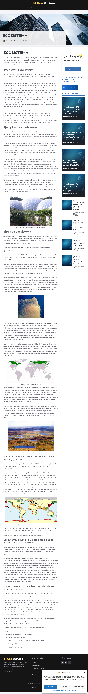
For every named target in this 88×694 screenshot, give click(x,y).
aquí (42, 627)
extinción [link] (6, 567)
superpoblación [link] (46, 118)
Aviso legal (74, 690)
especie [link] (39, 120)
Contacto (33, 687)
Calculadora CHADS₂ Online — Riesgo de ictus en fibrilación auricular (78, 205)
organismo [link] (42, 58)
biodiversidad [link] (9, 113)
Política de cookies (56, 690)
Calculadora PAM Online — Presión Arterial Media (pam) (72, 162)
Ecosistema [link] (15, 52)
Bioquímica (51, 8)
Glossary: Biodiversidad (15, 647)
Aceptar (50, 686)
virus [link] (4, 596)
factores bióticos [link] (12, 92)
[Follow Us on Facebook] (62, 662)
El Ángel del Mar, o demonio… (17, 637)
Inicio (23, 8)
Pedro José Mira (12, 40)
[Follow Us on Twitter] (66, 662)
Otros (59, 8)
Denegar (64, 686)
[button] (84, 672)
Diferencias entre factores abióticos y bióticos (21, 634)
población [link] (40, 143)
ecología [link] (38, 627)
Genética (31, 8)
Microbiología (41, 8)
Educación (35, 672)
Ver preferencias (79, 686)
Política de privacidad (66, 690)
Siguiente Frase (73, 69)
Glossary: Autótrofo (13, 644)
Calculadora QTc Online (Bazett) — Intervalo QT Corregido (77, 259)
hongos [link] (42, 593)
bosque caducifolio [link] (20, 264)
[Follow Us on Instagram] (69, 662)
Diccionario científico (69, 88)
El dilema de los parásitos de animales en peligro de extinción (26, 640)
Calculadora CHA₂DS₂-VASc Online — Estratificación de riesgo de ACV (78, 225)
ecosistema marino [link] (31, 484)
